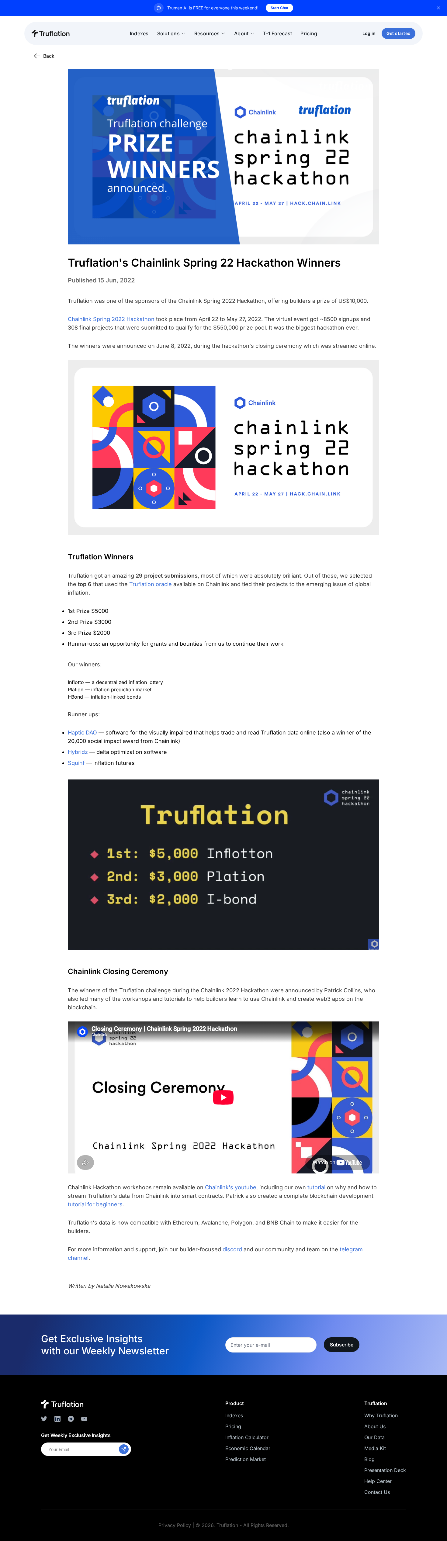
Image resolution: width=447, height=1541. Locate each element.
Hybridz (78, 752)
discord (232, 1249)
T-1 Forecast (277, 33)
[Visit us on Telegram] (71, 1419)
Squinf (76, 763)
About (241, 33)
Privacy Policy (174, 1525)
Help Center (378, 1481)
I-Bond (75, 697)
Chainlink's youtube (230, 1187)
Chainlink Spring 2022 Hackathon (111, 319)
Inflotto (76, 682)
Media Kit (375, 1448)
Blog (369, 1459)
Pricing (308, 33)
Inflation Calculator (247, 1437)
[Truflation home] (62, 1404)
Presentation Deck (385, 1470)
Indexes (139, 33)
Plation (75, 689)
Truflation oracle (150, 584)
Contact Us (377, 1492)
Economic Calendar (247, 1448)
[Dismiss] (438, 8)
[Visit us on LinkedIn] (57, 1419)
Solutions (168, 33)
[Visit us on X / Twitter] (44, 1419)
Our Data (374, 1437)
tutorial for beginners (95, 1204)
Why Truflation (381, 1415)
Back (48, 56)
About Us (375, 1426)
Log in (369, 33)
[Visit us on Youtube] (84, 1419)
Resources (207, 33)
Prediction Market (245, 1459)
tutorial (316, 1187)
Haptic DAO (82, 732)
